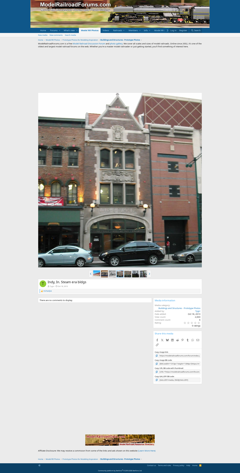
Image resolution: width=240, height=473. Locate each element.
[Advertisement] (120, 70)
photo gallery (116, 43)
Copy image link (161, 352)
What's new (69, 30)
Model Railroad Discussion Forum (89, 43)
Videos (106, 30)
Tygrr (52, 286)
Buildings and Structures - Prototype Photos (179, 308)
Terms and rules (164, 465)
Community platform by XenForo (120, 471)
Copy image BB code (163, 360)
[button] (60, 30)
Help (188, 465)
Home (43, 30)
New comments (56, 35)
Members (133, 30)
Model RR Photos (89, 30)
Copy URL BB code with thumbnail (169, 368)
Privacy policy (178, 465)
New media (42, 35)
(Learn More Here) (147, 450)
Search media (70, 35)
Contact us (151, 465)
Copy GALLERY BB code (164, 376)
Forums (54, 30)
